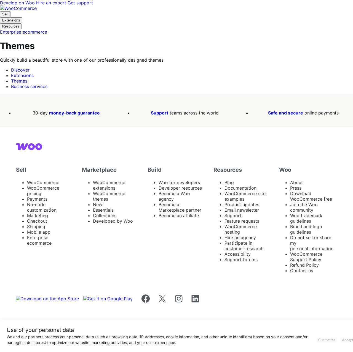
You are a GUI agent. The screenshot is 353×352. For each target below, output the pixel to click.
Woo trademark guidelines (306, 218)
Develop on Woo (18, 3)
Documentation (240, 188)
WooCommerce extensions (109, 185)
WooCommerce (43, 182)
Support (159, 113)
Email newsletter (241, 210)
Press (295, 188)
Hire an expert (52, 3)
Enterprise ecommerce (39, 240)
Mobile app (38, 232)
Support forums (241, 259)
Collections (104, 215)
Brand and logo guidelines (306, 229)
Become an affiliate (179, 215)
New (97, 204)
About (296, 182)
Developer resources (180, 188)
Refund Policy (304, 265)
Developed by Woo (113, 221)
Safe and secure (285, 113)
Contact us (301, 270)
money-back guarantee (74, 113)
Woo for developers (179, 182)
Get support (80, 3)
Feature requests (241, 221)
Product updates (241, 204)
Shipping (36, 226)
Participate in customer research (243, 245)
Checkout (37, 221)
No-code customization (42, 207)
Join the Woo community (304, 207)
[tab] (20, 70)
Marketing (37, 215)
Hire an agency (240, 237)
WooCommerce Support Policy (306, 256)
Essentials (103, 210)
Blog (229, 182)
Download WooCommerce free (311, 196)
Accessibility (237, 254)
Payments (37, 199)
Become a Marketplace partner (180, 207)
